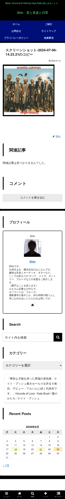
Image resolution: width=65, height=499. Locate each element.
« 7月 (6, 465)
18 (15, 449)
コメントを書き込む (32, 197)
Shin (32, 262)
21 (41, 449)
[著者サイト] (33, 305)
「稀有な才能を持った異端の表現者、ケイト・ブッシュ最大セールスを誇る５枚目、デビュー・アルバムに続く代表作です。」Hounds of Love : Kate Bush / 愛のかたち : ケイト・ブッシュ (32, 388)
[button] (58, 337)
